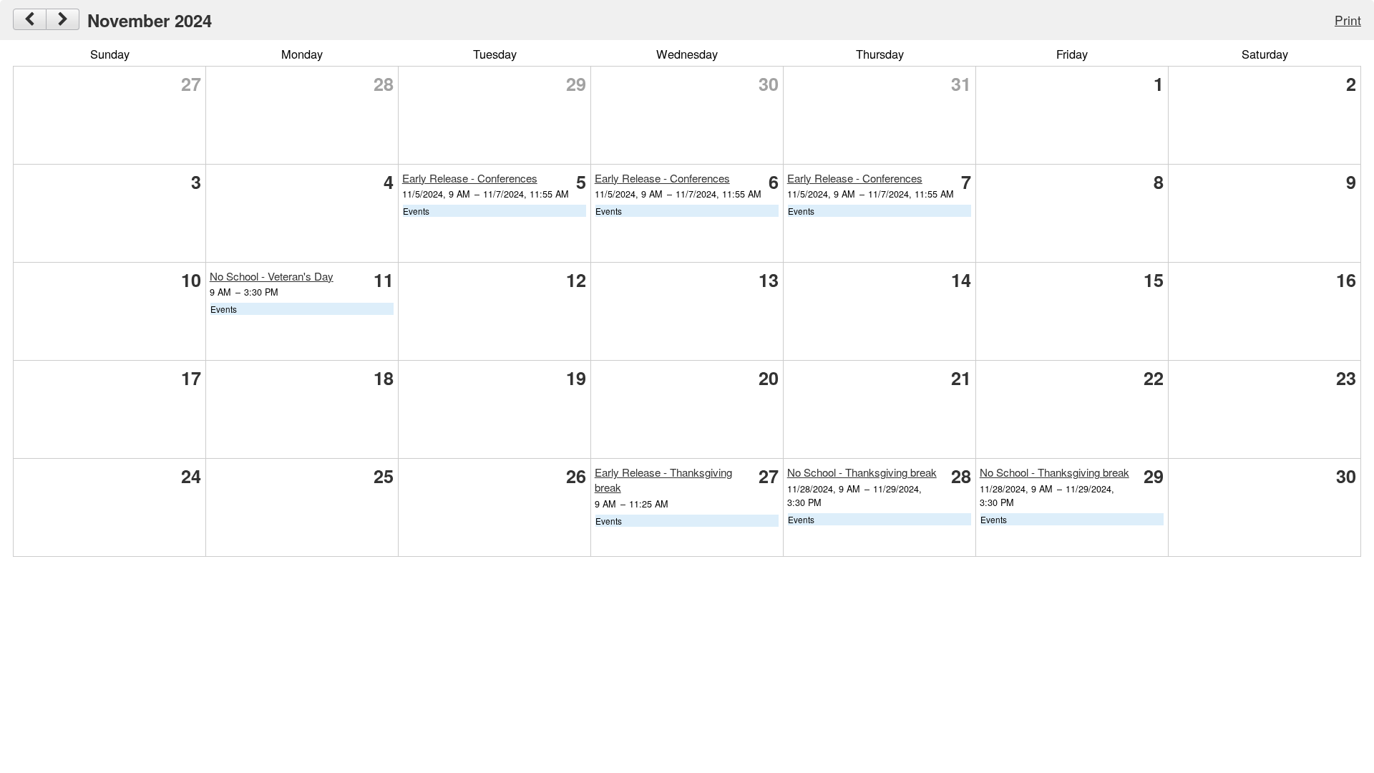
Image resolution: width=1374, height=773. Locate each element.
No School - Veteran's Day (271, 275)
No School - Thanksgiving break (862, 472)
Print (1348, 20)
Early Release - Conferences (469, 177)
